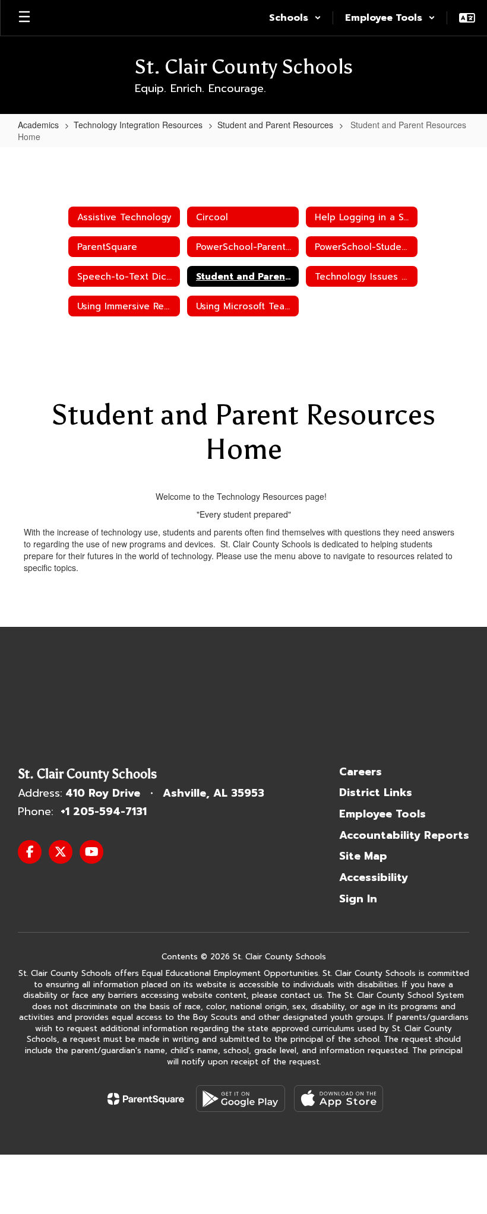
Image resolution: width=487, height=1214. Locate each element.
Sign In (358, 898)
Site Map (363, 856)
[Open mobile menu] (24, 18)
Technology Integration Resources (138, 125)
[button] (295, 18)
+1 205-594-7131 (104, 811)
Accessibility (373, 877)
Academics (38, 125)
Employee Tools (382, 814)
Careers (360, 771)
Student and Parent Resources (275, 125)
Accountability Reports (404, 835)
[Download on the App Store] (338, 1098)
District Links (375, 792)
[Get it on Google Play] (240, 1098)
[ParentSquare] (146, 1099)
